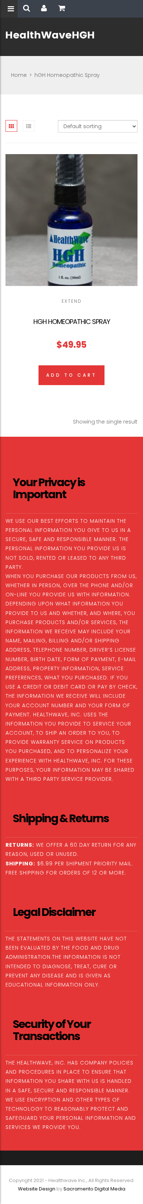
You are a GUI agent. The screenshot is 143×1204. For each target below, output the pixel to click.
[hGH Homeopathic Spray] (72, 220)
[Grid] (11, 126)
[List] (28, 126)
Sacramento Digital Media (94, 1188)
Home (19, 75)
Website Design (36, 1188)
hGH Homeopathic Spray (71, 321)
